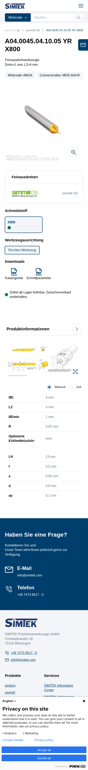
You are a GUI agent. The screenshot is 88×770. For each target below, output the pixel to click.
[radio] (49, 387)
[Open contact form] (83, 45)
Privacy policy (44, 740)
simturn (10, 685)
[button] (23, 225)
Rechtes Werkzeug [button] (22, 250)
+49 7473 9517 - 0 (30, 594)
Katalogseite (14, 278)
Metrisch (60, 387)
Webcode (15, 17)
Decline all (44, 758)
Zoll (78, 387)
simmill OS (33, 30)
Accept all (44, 750)
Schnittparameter (38, 278)
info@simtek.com (29, 575)
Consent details (12, 740)
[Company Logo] (21, 622)
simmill (10, 692)
